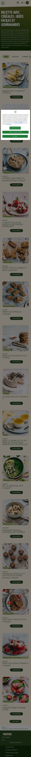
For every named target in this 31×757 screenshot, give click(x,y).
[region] (15, 125)
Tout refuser (15, 136)
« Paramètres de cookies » (18, 122)
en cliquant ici (21, 121)
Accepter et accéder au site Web (15, 132)
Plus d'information (8, 124)
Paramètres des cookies (15, 127)
